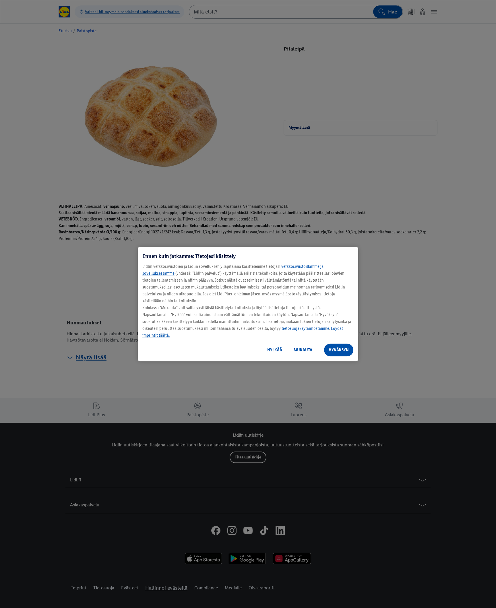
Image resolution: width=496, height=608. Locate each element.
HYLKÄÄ (274, 350)
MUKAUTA (303, 350)
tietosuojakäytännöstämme (305, 328)
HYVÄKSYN (339, 350)
